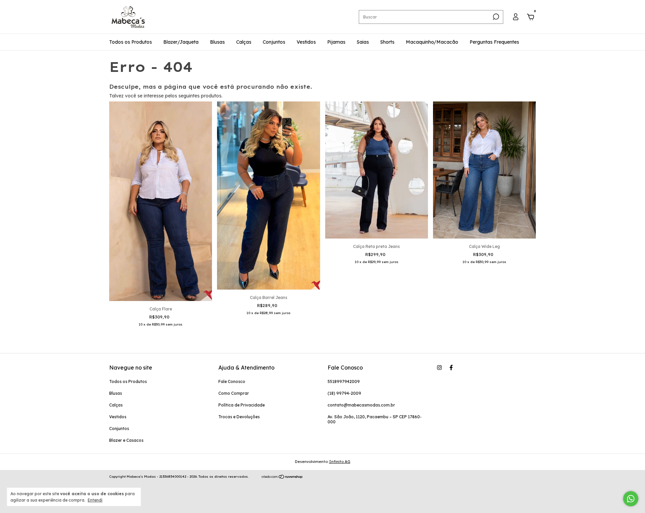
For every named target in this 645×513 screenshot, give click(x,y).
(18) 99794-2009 (344, 393)
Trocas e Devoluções (239, 416)
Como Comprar (233, 393)
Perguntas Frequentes (494, 42)
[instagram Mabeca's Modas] (439, 367)
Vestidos (306, 42)
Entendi (95, 500)
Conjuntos (274, 42)
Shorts (387, 42)
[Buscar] (495, 17)
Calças (243, 42)
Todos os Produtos (130, 42)
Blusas (217, 42)
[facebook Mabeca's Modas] (451, 367)
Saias (363, 42)
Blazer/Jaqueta (181, 42)
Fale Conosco (231, 381)
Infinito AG (339, 461)
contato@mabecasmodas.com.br (361, 405)
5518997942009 (344, 381)
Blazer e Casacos (126, 440)
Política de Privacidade (241, 405)
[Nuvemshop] (282, 477)
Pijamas (336, 42)
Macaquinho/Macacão (432, 42)
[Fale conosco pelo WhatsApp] (630, 498)
